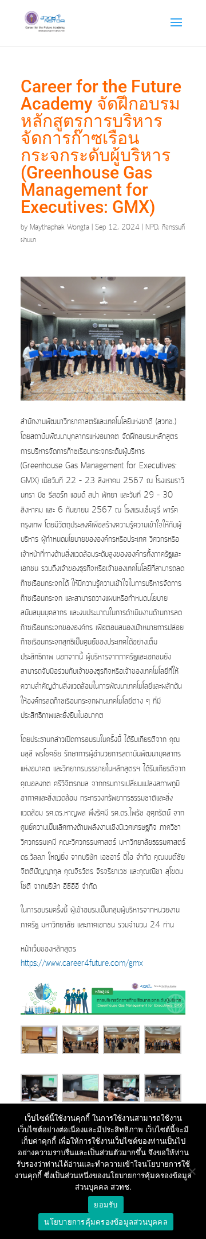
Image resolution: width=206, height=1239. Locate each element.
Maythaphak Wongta (59, 227)
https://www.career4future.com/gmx (82, 963)
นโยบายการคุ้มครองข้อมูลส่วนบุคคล (106, 1221)
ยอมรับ (105, 1204)
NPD (151, 227)
